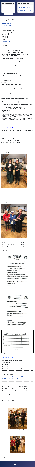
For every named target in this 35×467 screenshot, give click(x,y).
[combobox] (8, 14)
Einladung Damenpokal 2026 (6, 25)
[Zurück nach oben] (33, 465)
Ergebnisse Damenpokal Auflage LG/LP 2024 (10, 376)
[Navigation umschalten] (1, 1)
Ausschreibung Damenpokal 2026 (7, 23)
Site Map (15, 464)
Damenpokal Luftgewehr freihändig (19, 147)
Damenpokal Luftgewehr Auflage (7, 147)
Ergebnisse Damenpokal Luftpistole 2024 (16, 378)
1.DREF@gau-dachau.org (5, 41)
